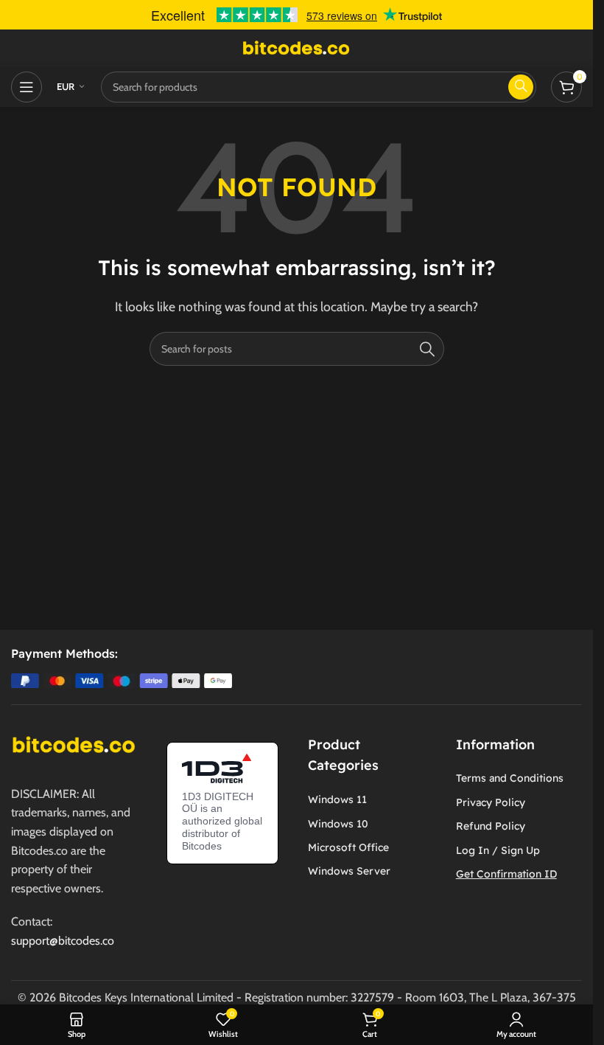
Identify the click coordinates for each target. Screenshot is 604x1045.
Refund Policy (490, 826)
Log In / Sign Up (498, 850)
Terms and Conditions (509, 778)
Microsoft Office (348, 847)
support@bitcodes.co (62, 941)
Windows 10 (338, 823)
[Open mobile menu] (26, 87)
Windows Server (349, 871)
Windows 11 (337, 799)
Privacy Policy (490, 802)
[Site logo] (297, 47)
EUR (66, 86)
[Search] (427, 349)
